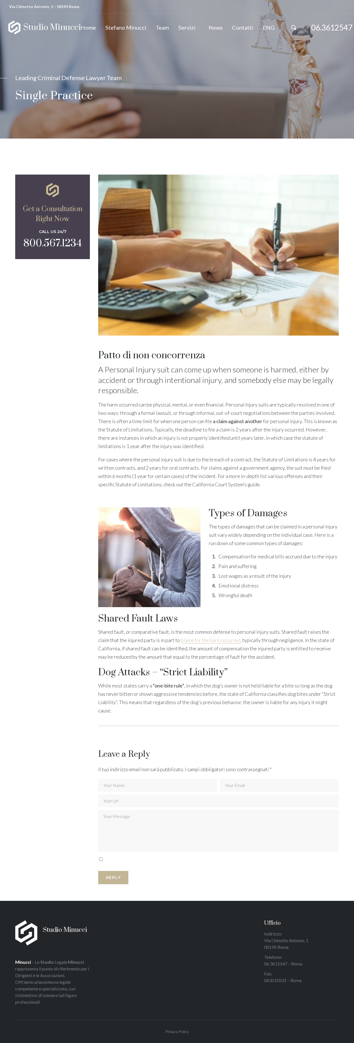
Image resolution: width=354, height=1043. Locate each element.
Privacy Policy (177, 1031)
